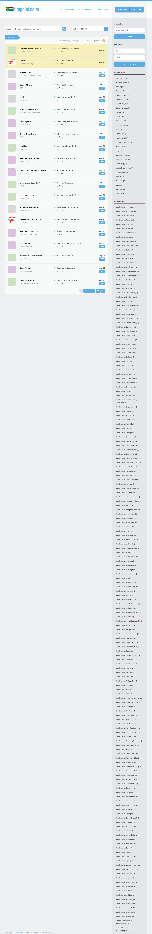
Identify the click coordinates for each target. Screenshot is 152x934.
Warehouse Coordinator (30, 207)
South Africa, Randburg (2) (126, 749)
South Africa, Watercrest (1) (126, 882)
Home (62, 9)
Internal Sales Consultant (31, 256)
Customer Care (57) (123, 108)
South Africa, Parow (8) (124, 677)
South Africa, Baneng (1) (125, 237)
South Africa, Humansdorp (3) (127, 480)
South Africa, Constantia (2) (126, 348)
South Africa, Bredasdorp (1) (126, 297)
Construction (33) (122, 99)
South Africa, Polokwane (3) (126, 724)
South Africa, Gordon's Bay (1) (127, 445)
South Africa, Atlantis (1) (125, 224)
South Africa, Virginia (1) (125, 878)
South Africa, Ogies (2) (124, 651)
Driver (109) (120, 116)
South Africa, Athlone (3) (125, 220)
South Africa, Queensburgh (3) (127, 745)
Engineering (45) (122, 125)
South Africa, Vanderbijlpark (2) (128, 865)
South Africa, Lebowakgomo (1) (127, 548)
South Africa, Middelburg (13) (127, 587)
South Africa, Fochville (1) (125, 424)
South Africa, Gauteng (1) (125, 428)
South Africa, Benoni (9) (124, 258)
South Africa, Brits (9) (124, 301)
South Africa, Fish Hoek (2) (125, 420)
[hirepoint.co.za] (22, 9)
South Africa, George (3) (125, 432)
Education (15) (121, 121)
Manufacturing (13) (123, 159)
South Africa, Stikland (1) (125, 822)
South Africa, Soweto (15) (125, 809)
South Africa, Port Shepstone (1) (128, 732)
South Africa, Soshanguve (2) (127, 805)
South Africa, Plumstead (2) (126, 719)
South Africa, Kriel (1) (124, 531)
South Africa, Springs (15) (125, 814)
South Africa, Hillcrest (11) (125, 475)
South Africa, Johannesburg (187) (128, 492)
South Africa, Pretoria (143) (126, 736)
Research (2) (120, 181)
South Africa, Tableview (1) (126, 844)
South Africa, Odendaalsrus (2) (127, 647)
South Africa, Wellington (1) (126, 895)
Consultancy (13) (122, 104)
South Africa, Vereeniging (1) (127, 869)
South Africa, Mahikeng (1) (126, 552)
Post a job (122, 9)
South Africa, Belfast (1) (124, 250)
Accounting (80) (122, 78)
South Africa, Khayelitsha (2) (126, 514)
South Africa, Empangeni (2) (126, 407)
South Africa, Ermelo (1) (125, 415)
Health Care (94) (122, 138)
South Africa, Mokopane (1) (126, 608)
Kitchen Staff (25, 72)
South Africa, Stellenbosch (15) (127, 818)
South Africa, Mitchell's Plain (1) (128, 604)
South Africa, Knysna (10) (125, 527)
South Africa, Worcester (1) (126, 912)
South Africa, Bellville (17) (125, 254)
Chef (22, 97)
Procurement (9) (122, 172)
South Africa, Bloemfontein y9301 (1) (129, 276)
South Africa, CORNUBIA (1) (126, 353)
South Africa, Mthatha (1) (125, 625)
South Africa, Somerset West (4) (128, 801)
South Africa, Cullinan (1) (125, 357)
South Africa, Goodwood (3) (126, 441)
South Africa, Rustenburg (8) (126, 779)
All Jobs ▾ (12, 37)
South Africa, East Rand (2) (126, 387)
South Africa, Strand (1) (124, 831)
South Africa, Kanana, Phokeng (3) (128, 501)
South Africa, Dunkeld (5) (125, 370)
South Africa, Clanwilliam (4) (126, 340)
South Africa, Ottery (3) (124, 659)
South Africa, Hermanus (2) (126, 471)
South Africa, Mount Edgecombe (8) (129, 621)
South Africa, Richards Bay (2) (127, 762)
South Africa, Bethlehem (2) (126, 263)
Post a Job (48, 933)
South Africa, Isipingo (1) (125, 484)
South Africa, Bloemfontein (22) (127, 271)
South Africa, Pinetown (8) (125, 707)
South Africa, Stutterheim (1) (126, 835)
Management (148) (123, 155)
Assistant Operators (29, 231)
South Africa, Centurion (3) (126, 327)
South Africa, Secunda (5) (125, 792)
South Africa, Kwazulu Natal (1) (127, 540)
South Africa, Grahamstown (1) (127, 450)
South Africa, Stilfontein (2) (126, 826)
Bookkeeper (25, 146)
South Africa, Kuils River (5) (126, 535)
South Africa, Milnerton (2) (126, 599)
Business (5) (120, 91)
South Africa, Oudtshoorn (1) (126, 664)
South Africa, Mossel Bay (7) (126, 617)
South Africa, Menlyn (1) (125, 578)
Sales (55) (119, 185)
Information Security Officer (32, 183)
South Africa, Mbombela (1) (126, 565)
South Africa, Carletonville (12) (127, 323)
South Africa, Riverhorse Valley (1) (128, 766)
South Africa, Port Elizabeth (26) (128, 728)
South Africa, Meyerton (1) (126, 582)
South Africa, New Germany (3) (127, 634)
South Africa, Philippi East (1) (126, 681)
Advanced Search (101, 9)
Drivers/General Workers (30, 48)
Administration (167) (123, 82)
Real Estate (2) (121, 176)
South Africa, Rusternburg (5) (127, 784)
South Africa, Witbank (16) (125, 908)
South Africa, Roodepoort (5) (126, 775)
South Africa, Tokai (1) (124, 848)
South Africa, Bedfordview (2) (127, 246)
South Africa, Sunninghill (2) (126, 839)
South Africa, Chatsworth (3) (126, 335)
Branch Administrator (29, 109)
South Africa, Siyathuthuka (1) (127, 796)
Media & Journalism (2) (124, 168)
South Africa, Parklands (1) (126, 672)
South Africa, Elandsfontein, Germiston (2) (126, 401)
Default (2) (120, 112)
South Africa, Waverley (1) (125, 886)
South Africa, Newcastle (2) (126, 638)
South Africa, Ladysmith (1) (126, 544)
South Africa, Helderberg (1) (126, 467)
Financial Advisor (27, 280)
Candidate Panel (72, 9)
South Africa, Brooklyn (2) (125, 310)
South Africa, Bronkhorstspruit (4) (128, 305)
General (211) (121, 134)
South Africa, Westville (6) (125, 903)
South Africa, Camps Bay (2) (126, 314)
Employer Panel (87, 9)
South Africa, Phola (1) (124, 694)
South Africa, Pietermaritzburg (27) (129, 698)
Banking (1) (120, 87)
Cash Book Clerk (27, 195)
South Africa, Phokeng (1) (125, 689)
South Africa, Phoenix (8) (125, 685)
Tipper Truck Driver (28, 134)
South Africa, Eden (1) (124, 391)
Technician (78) (121, 194)
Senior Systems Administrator (33, 170)
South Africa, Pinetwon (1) (125, 711)
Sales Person (25, 268)
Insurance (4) (121, 146)
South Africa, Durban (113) (125, 374)
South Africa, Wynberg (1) (125, 916)
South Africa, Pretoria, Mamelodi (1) (129, 741)
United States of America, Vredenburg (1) (125, 929)
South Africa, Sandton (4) (125, 788)
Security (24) (120, 189)
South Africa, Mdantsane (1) (126, 574)
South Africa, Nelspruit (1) (125, 629)
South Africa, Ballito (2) (124, 228)
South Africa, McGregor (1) (126, 570)
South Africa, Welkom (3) (125, 891)
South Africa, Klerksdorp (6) (126, 522)
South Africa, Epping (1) (124, 411)
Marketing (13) (121, 164)
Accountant (25, 243)
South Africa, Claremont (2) (126, 344)
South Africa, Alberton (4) (125, 207)
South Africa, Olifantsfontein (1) (128, 655)
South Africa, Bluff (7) (124, 284)
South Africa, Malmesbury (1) (127, 557)
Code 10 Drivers (26, 85)
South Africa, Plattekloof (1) (126, 715)
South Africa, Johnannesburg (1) (128, 497)
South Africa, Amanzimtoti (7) (127, 211)
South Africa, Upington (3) (125, 861)
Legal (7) (119, 151)
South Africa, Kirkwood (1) (125, 518)
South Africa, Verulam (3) (125, 874)
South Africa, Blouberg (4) (125, 280)
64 (98, 291)
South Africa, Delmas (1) (125, 361)
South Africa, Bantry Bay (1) (126, 241)
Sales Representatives (29, 158)
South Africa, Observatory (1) (127, 642)
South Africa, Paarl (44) (124, 668)
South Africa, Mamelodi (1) (126, 561)
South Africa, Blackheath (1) (126, 267)
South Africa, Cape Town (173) (127, 318)
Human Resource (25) (124, 142)
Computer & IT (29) (123, 95)
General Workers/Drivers (30, 219)
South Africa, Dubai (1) (124, 365)
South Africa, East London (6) (126, 383)
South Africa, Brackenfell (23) (127, 293)
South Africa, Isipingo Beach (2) (127, 488)
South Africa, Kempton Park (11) (128, 510)
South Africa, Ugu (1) (123, 852)
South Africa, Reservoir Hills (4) (127, 758)
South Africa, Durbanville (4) (126, 378)
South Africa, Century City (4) (126, 331)
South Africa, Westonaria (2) (126, 899)
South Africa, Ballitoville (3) (126, 233)
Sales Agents (25, 121)
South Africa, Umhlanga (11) (126, 856)
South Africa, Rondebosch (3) (127, 771)
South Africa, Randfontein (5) (127, 754)
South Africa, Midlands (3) (125, 591)
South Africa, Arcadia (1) (125, 216)
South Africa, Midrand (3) (125, 595)
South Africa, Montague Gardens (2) (129, 612)
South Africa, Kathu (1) (124, 505)
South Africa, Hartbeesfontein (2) (128, 462)
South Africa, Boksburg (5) (125, 288)
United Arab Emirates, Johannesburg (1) (124, 922)
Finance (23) (120, 129)
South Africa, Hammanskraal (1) (128, 458)
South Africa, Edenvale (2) (125, 395)
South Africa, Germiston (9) (126, 437)
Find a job (137, 9)
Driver (22, 60)
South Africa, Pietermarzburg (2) (128, 702)
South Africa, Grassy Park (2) (126, 454)
